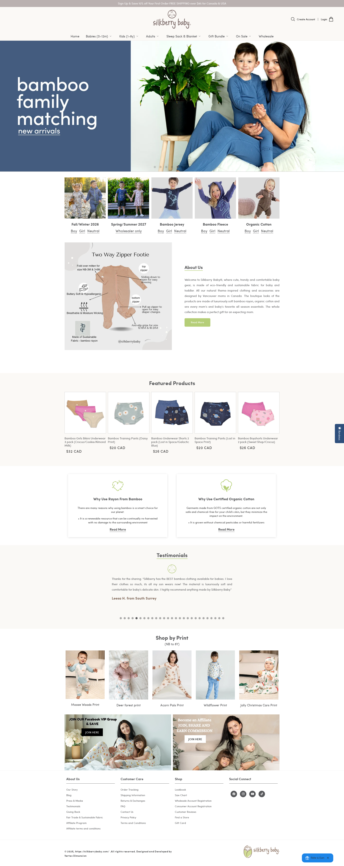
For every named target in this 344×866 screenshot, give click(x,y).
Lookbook (180, 789)
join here (92, 732)
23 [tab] (207, 618)
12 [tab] (164, 618)
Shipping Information (133, 795)
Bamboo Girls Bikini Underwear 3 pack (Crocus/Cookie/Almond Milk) (85, 441)
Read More (197, 322)
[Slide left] (69, 422)
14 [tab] (172, 618)
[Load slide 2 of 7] (160, 167)
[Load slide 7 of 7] (189, 167)
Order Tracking (129, 789)
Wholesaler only (129, 230)
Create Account (306, 19)
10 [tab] (156, 618)
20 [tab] (196, 618)
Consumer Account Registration (193, 806)
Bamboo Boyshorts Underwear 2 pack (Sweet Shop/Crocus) (258, 440)
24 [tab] (211, 618)
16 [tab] (180, 618)
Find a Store (182, 817)
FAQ (123, 806)
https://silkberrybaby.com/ (92, 851)
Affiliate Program (76, 822)
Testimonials (73, 806)
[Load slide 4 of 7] (172, 167)
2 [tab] (125, 618)
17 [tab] (184, 618)
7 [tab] (144, 618)
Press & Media (74, 800)
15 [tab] (176, 618)
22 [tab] (203, 618)
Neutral (93, 230)
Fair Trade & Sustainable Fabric (84, 817)
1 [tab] (121, 618)
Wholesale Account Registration (193, 800)
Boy (74, 230)
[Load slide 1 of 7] (155, 167)
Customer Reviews (185, 811)
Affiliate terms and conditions (83, 828)
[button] (99, 36)
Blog (68, 795)
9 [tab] (152, 618)
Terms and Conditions (133, 822)
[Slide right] (274, 422)
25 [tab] (215, 618)
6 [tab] (140, 618)
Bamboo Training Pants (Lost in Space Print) (215, 440)
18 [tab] (188, 618)
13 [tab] (168, 618)
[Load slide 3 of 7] (166, 167)
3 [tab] (129, 618)
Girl (82, 230)
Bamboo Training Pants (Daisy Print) (128, 440)
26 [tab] (219, 618)
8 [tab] (148, 618)
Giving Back (73, 811)
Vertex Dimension (75, 856)
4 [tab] (133, 618)
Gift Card (180, 822)
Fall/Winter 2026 (85, 224)
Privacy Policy (128, 817)
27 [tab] (223, 618)
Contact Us (127, 811)
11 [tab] (160, 618)
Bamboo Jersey (172, 224)
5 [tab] (136, 618)
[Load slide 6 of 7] (183, 167)
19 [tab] (192, 618)
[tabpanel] (172, 582)
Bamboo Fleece (215, 224)
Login (324, 19)
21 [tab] (200, 618)
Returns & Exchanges (133, 800)
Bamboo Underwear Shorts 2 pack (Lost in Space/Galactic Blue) (170, 441)
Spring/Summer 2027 (128, 224)
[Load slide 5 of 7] (178, 167)
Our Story (72, 789)
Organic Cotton (258, 224)
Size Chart (181, 795)
